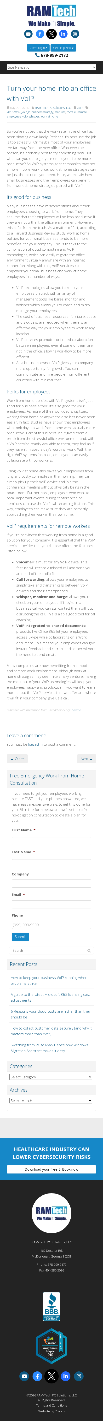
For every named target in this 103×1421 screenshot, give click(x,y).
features (60, 112)
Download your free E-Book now (51, 1169)
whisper (34, 116)
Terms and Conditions (51, 1405)
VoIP (79, 108)
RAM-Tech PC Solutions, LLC (53, 108)
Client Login (38, 48)
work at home (49, 116)
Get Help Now (62, 48)
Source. (76, 710)
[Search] (89, 951)
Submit (20, 936)
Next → (87, 758)
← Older (17, 758)
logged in (35, 744)
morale (71, 112)
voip (25, 116)
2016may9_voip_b (18, 112)
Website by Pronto (51, 1411)
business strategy (42, 112)
